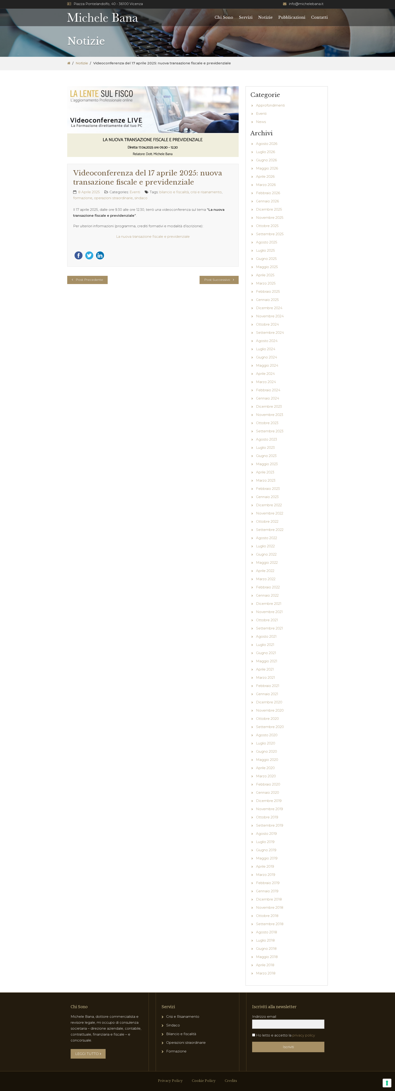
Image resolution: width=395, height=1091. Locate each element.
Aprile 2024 (265, 373)
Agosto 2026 (266, 143)
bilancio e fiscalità (174, 192)
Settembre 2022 (269, 529)
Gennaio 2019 (267, 891)
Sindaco (173, 1025)
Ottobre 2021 (267, 620)
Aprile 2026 (265, 176)
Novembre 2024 (270, 316)
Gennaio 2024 (267, 398)
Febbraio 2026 (268, 193)
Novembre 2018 (269, 907)
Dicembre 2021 (268, 603)
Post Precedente (89, 280)
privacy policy (303, 1035)
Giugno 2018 (266, 948)
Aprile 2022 (265, 571)
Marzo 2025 (266, 283)
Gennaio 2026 (267, 201)
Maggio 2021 (266, 661)
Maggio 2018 (267, 957)
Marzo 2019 (265, 874)
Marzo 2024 (266, 382)
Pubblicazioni (291, 17)
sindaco (140, 198)
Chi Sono (224, 17)
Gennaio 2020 (267, 792)
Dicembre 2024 (269, 308)
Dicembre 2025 (269, 209)
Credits (231, 1081)
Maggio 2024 (267, 365)
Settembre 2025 (270, 234)
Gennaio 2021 (267, 694)
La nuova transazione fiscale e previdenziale (153, 236)
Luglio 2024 (265, 349)
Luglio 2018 (265, 940)
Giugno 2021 (266, 653)
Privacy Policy (170, 1081)
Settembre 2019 (269, 825)
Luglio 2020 (265, 743)
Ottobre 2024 (267, 324)
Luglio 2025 (265, 250)
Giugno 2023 (266, 456)
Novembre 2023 (269, 414)
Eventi (135, 192)
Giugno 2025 (266, 258)
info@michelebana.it (306, 4)
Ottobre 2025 (267, 226)
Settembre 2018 (269, 924)
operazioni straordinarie (113, 198)
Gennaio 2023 (267, 497)
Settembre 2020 (270, 727)
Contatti (319, 17)
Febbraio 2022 (268, 587)
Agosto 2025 (266, 242)
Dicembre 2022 (269, 505)
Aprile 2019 (265, 866)
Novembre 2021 (269, 612)
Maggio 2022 (267, 562)
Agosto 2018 (266, 932)
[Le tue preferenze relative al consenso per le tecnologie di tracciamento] (387, 1083)
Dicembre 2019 (269, 801)
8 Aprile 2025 (89, 192)
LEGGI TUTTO (87, 1054)
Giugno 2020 (266, 751)
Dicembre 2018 (269, 899)
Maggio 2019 (267, 858)
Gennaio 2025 (267, 300)
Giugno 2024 (266, 357)
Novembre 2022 (269, 513)
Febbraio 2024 (268, 390)
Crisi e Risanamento (182, 1016)
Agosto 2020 (267, 735)
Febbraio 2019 (268, 883)
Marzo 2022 (265, 579)
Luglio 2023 (265, 447)
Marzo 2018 (265, 973)
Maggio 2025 (267, 267)
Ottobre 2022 (267, 521)
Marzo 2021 (265, 677)
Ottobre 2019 (267, 817)
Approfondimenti (270, 105)
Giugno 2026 (266, 160)
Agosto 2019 (266, 833)
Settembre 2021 (269, 628)
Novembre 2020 (270, 710)
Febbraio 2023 (268, 488)
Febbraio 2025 (268, 291)
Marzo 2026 (266, 185)
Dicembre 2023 (269, 406)
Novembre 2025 (269, 217)
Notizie (265, 17)
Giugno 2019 (266, 850)
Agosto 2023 (266, 439)
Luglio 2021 (265, 644)
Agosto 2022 (266, 538)
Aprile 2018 (265, 965)
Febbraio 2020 (268, 784)
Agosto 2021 (266, 636)
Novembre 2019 (269, 809)
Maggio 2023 (267, 464)
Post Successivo (217, 280)
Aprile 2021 (265, 669)
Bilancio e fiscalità (181, 1034)
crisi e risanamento (206, 192)
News (261, 122)
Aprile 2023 (265, 472)
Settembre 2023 (269, 431)
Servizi (246, 17)
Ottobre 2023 (267, 423)
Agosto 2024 (267, 341)
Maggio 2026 (267, 168)
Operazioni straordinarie (186, 1042)
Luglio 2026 (265, 152)
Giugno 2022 (266, 554)
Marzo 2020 (266, 776)
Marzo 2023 (265, 480)
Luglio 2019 (265, 842)
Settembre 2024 (270, 332)
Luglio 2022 (265, 546)
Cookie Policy (204, 1081)
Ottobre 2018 (267, 916)
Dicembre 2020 (269, 702)
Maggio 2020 (267, 759)
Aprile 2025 (265, 275)
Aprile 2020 (265, 768)
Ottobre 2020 (267, 718)
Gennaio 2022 (267, 595)
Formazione (176, 1051)
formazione (82, 198)
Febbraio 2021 (267, 686)
